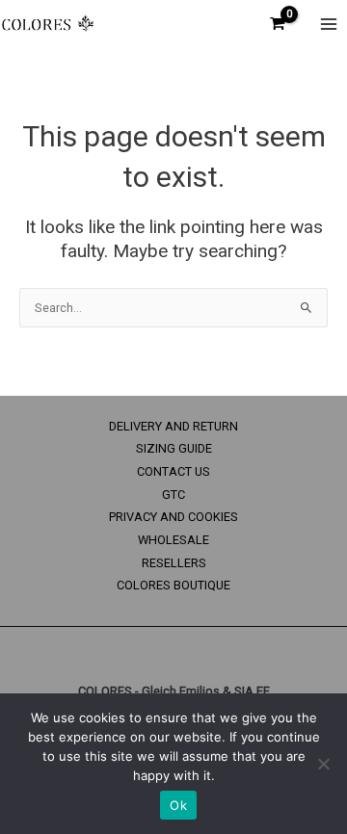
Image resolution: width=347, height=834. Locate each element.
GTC (173, 494)
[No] (323, 763)
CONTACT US (173, 471)
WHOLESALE (173, 540)
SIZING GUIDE (174, 448)
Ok (178, 805)
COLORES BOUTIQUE (173, 585)
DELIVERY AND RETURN (173, 426)
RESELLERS (174, 563)
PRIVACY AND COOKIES (173, 516)
